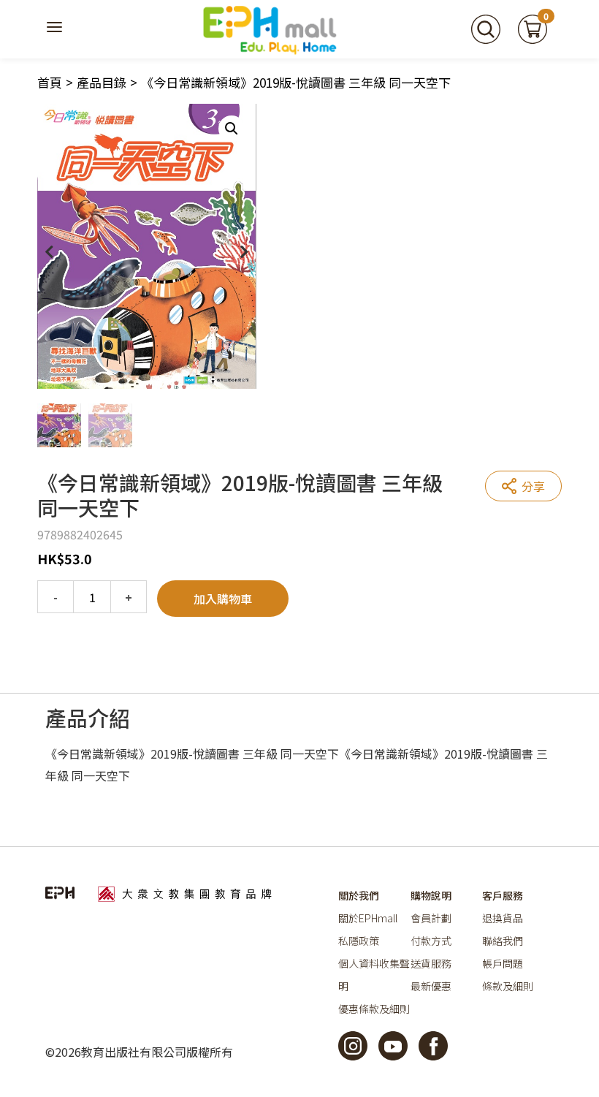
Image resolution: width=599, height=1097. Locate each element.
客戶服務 (502, 895)
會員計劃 (431, 918)
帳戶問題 (502, 963)
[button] (231, 128)
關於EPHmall (367, 918)
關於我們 (358, 895)
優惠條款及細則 (374, 1008)
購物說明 (431, 895)
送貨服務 (431, 963)
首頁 (49, 82)
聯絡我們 (502, 940)
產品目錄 (101, 82)
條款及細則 (507, 986)
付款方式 (431, 940)
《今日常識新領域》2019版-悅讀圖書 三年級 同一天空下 (296, 82)
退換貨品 (502, 918)
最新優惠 (431, 986)
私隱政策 (358, 940)
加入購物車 (223, 598)
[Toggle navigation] (56, 29)
